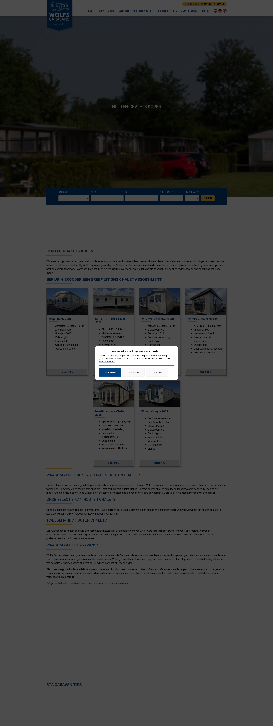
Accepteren (110, 372)
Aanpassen (134, 372)
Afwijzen (157, 372)
